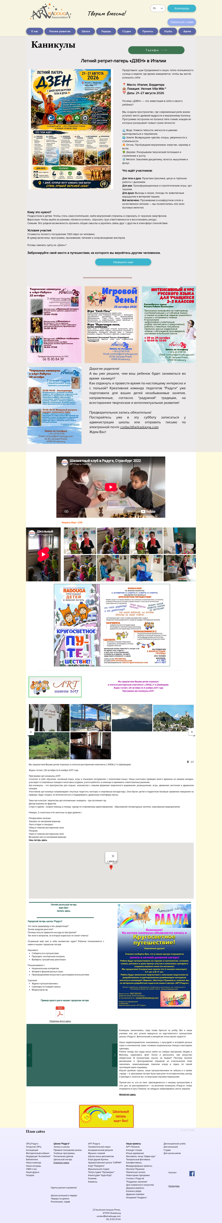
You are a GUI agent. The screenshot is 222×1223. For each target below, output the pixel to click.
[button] (80, 540)
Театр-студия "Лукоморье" (101, 1172)
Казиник (92, 1178)
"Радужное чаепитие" (136, 1181)
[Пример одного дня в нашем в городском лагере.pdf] (60, 1012)
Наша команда (34, 1162)
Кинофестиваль (134, 1162)
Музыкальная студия (98, 1169)
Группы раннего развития (64, 1187)
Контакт (173, 1172)
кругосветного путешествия (177, 1033)
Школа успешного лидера (64, 1195)
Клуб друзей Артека (98, 1159)
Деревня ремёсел (135, 1188)
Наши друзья (32, 1172)
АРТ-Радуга (94, 1143)
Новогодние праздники (138, 1175)
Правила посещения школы (68, 1150)
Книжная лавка (61, 1162)
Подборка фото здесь (60, 1021)
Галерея (30, 1175)
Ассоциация (32, 1150)
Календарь (174, 1186)
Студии (167, 1150)
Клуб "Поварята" (96, 1166)
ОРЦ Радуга (32, 1143)
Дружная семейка (135, 1194)
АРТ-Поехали (133, 1146)
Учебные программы (64, 1153)
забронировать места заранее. (175, 1088)
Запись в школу (62, 1146)
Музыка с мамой (96, 1153)
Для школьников (172, 1153)
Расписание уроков (63, 1156)
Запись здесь (63, 911)
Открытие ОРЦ (33, 1146)
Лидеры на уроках (60, 1198)
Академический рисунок (100, 1150)
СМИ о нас (31, 1169)
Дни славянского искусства (140, 1185)
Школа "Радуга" (62, 1143)
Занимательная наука (99, 1146)
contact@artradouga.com (139, 427)
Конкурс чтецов (134, 1150)
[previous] (70, 556)
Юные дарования (135, 1153)
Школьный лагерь (63, 1159)
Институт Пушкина (135, 1169)
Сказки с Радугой (135, 1178)
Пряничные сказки (135, 1172)
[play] (188, 578)
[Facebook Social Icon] (192, 1173)
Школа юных (95, 1156)
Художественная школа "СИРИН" (105, 1162)
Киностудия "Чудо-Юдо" (100, 1175)
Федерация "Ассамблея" (38, 1156)
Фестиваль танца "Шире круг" (141, 1156)
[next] (189, 556)
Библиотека (32, 1159)
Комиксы (92, 1181)
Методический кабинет (37, 1153)
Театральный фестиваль (138, 1159)
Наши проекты (133, 1143)
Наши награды (33, 1166)
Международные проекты (139, 1166)
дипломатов (108, 1156)
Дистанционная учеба (175, 1143)
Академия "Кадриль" (136, 1197)
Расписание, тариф (60, 1201)
